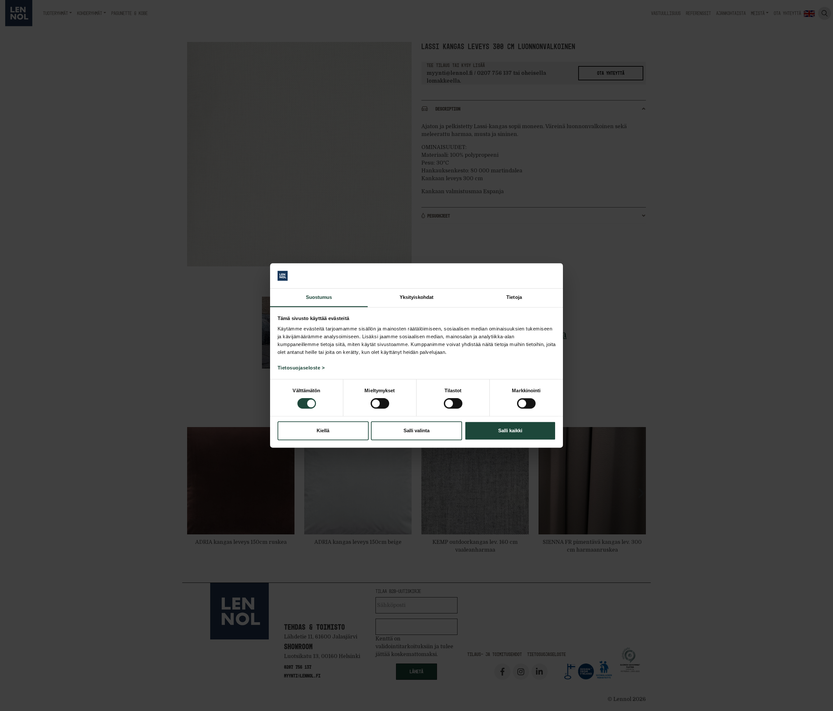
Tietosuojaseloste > (301, 367)
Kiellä (323, 430)
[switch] (380, 403)
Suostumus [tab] (319, 297)
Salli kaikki (510, 430)
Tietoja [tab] (514, 297)
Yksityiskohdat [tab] (416, 297)
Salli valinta (416, 430)
